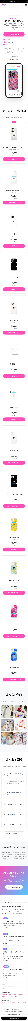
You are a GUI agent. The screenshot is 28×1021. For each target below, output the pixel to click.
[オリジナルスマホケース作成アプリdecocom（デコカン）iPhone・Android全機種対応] (3, 5)
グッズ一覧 (17, 986)
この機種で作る (13, 34)
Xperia (7, 996)
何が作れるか (4, 986)
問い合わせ (11, 1011)
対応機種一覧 (11, 986)
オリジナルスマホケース (18, 1011)
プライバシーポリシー (21, 1009)
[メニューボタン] (26, 5)
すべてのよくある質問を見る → (14, 833)
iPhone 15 (15, 994)
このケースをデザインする (13, 159)
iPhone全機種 (5, 994)
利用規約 (6, 1011)
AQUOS (16, 996)
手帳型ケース (15, 1002)
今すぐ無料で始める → (14, 887)
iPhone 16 (10, 994)
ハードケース (21, 1002)
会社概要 (3, 1009)
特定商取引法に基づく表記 (11, 1009)
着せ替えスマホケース (6, 1002)
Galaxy (3, 996)
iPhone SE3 (20, 994)
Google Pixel (11, 996)
